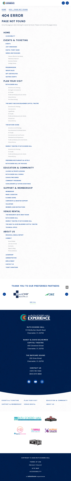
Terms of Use (35, 462)
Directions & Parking (14, 87)
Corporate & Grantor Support (17, 201)
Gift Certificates (12, 73)
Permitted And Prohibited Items (17, 130)
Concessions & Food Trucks (16, 135)
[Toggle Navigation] (63, 3)
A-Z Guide (10, 92)
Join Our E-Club (12, 243)
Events (8, 44)
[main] (35, 139)
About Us (9, 231)
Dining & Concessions (14, 90)
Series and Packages (13, 53)
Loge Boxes (11, 111)
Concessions (12, 109)
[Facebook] (29, 382)
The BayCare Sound (12, 125)
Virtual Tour (11, 118)
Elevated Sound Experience (15, 137)
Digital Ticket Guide (13, 50)
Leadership (9, 255)
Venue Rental (11, 211)
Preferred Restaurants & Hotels (17, 94)
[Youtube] (35, 382)
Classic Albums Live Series (15, 56)
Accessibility (10, 36)
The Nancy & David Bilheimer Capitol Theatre (21, 224)
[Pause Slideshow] (67, 287)
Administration (11, 258)
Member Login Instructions (15, 207)
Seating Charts (11, 77)
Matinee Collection (13, 58)
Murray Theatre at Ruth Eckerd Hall (19, 146)
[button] (4, 294)
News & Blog (11, 248)
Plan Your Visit (13, 81)
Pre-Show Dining (12, 99)
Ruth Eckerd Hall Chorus (15, 174)
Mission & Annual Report (14, 235)
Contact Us (10, 264)
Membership (10, 191)
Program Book (11, 67)
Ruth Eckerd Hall (12, 84)
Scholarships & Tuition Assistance (18, 184)
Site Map (35, 468)
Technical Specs (11, 227)
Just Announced (11, 47)
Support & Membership (18, 188)
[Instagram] (42, 382)
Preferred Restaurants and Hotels (17, 140)
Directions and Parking (14, 128)
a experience (35, 476)
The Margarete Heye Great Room (17, 215)
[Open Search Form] (67, 3)
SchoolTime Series (12, 177)
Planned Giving (11, 197)
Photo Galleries (12, 251)
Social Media (11, 241)
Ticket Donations (12, 267)
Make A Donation (11, 194)
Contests (11, 246)
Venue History (12, 97)
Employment (10, 261)
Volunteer (9, 204)
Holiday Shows (12, 63)
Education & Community (18, 167)
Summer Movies (12, 61)
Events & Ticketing (15, 40)
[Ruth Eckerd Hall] (8, 3)
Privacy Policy (35, 465)
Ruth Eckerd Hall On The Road (16, 163)
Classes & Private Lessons (15, 171)
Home (4, 9)
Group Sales (10, 70)
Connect (9, 238)
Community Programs (13, 180)
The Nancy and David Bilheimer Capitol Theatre (22, 103)
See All (33, 302)
